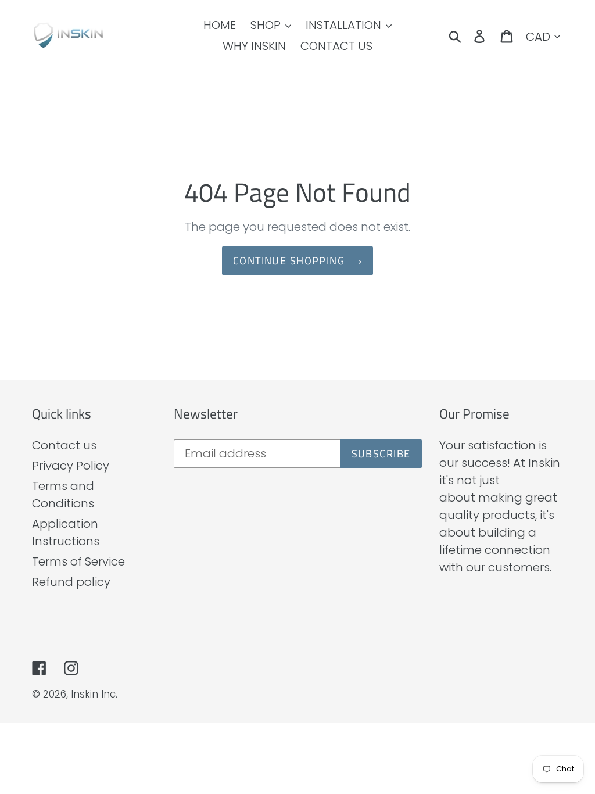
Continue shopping (289, 261)
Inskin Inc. (94, 694)
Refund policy (71, 582)
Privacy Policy (70, 465)
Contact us (64, 445)
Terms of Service (78, 561)
